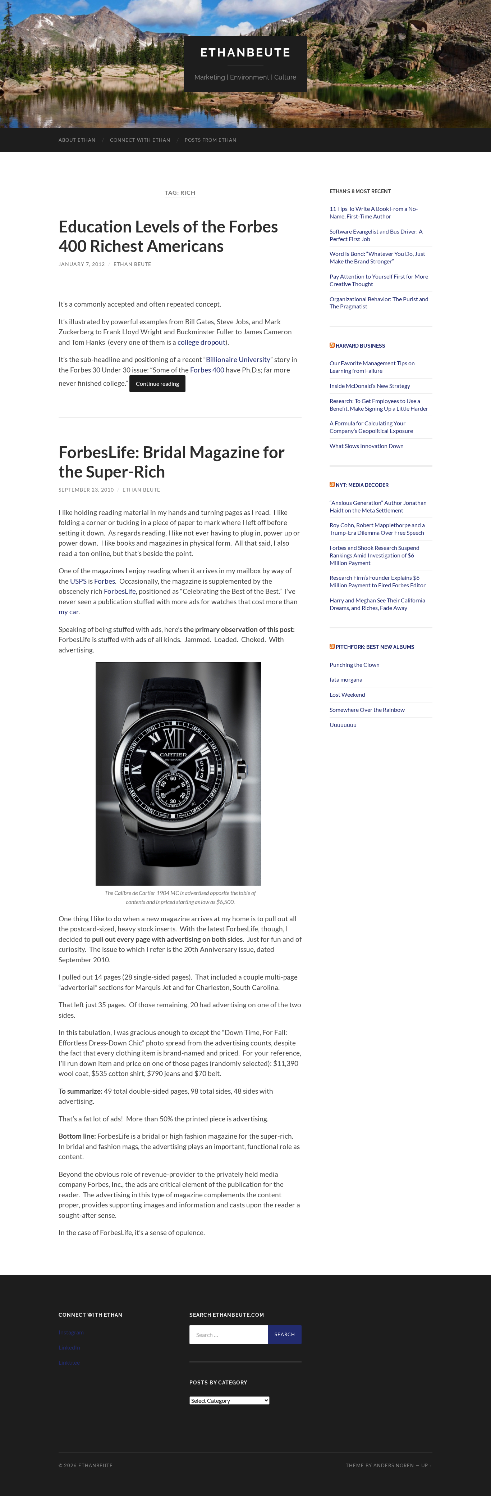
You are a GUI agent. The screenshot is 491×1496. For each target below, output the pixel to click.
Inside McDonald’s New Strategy (370, 385)
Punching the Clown (355, 664)
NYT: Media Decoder (362, 485)
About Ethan (77, 140)
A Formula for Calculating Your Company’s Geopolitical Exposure (371, 427)
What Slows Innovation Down (367, 445)
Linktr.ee (69, 1362)
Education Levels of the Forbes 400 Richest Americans (168, 236)
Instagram (71, 1332)
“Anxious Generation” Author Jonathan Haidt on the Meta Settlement (378, 506)
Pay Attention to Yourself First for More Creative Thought (379, 280)
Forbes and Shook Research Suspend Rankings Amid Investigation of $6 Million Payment (374, 555)
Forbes (104, 581)
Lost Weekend (347, 694)
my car (69, 611)
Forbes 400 (207, 370)
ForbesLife (120, 591)
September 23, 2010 (86, 490)
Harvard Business (360, 346)
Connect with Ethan (140, 140)
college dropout (201, 342)
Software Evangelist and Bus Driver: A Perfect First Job (376, 235)
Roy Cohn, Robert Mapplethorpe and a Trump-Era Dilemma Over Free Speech (377, 528)
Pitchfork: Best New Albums (375, 647)
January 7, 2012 (82, 264)
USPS (78, 581)
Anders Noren (393, 1465)
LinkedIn (69, 1347)
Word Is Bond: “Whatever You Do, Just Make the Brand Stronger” (377, 257)
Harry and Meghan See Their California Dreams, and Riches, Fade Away (377, 604)
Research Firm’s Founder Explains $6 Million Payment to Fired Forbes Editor (378, 581)
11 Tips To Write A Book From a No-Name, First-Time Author (374, 212)
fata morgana (346, 679)
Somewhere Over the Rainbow (367, 709)
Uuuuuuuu (343, 724)
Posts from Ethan (211, 140)
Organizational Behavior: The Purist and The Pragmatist (379, 302)
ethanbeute (245, 52)
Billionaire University (238, 359)
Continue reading (157, 383)
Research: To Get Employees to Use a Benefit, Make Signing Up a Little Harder (379, 404)
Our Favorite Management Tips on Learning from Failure (372, 367)
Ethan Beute (132, 264)
